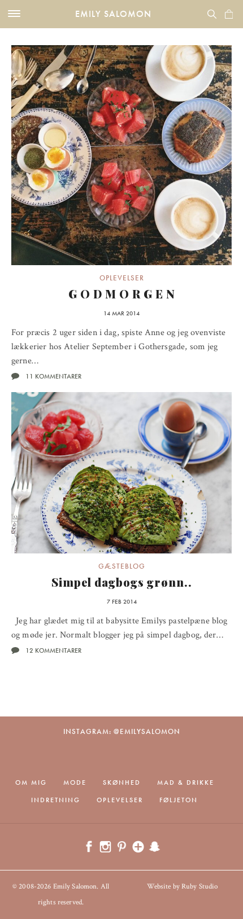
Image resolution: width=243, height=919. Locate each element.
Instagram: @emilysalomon (121, 731)
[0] (228, 14)
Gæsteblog (121, 566)
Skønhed (122, 782)
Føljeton (178, 799)
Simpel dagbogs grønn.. (121, 582)
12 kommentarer (53, 650)
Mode (74, 782)
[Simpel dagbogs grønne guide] (121, 472)
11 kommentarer (53, 376)
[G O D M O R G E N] (121, 155)
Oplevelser (121, 278)
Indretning (55, 799)
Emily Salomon (113, 14)
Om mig (31, 782)
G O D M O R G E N (121, 293)
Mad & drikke (185, 782)
